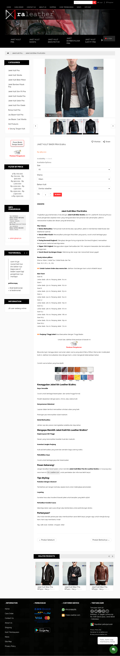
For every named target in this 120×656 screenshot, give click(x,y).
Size (38, 165)
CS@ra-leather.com (72, 615)
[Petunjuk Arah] (92, 624)
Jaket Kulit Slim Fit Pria (17, 91)
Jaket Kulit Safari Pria (16, 101)
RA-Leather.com (53, 472)
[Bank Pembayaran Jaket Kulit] (42, 615)
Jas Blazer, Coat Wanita (17, 119)
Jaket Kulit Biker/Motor (17, 80)
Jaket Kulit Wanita (15, 75)
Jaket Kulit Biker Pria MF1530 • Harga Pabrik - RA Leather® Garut (100, 589)
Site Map (93, 636)
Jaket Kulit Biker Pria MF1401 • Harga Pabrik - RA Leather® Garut (73, 589)
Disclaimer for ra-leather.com (99, 632)
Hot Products (13, 124)
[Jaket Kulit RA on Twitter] (96, 611)
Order (58, 194)
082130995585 (70, 609)
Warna (39, 175)
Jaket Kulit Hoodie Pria (16, 96)
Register (110, 2)
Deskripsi (40, 204)
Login (101, 2)
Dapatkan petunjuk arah (103, 624)
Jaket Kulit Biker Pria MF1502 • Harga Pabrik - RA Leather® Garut (46, 589)
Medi (10, 278)
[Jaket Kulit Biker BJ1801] (74, 127)
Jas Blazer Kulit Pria (15, 115)
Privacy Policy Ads (95, 629)
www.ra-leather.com (101, 634)
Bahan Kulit (41, 184)
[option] (47, 576)
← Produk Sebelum (47, 540)
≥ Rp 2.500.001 (17, 196)
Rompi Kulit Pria (14, 110)
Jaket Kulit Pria (14, 70)
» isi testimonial (14, 290)
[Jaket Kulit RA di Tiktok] (99, 611)
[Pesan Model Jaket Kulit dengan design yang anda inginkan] (17, 141)
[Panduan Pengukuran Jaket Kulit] (17, 151)
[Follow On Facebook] (92, 611)
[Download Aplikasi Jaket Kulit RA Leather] (42, 630)
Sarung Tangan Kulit (17, 129)
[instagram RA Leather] (107, 611)
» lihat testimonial (15, 288)
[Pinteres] (103, 611)
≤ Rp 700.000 (17, 174)
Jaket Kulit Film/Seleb (16, 105)
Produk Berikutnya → (101, 540)
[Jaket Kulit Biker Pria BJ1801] (58, 127)
